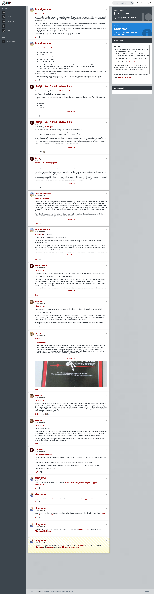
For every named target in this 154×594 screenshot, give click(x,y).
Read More (71, 111)
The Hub (44, 11)
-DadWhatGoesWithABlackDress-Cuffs (53, 86)
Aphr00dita (40, 449)
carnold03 (39, 333)
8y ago (37, 480)
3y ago (37, 303)
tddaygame (40, 478)
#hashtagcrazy (74, 547)
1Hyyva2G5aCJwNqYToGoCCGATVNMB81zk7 (126, 18)
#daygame (94, 483)
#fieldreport (39, 14)
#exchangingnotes (51, 163)
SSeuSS (38, 301)
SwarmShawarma (43, 9)
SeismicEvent (41, 265)
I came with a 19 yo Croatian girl (77, 483)
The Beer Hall (124, 77)
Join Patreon (122, 13)
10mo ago (38, 45)
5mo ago (37, 11)
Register (140, 3)
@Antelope (39, 234)
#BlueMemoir (40, 454)
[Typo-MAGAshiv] (44, 151)
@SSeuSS (38, 338)
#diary (46, 199)
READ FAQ (120, 28)
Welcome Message (130, 32)
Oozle (37, 158)
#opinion (72, 91)
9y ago (37, 496)
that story (56, 499)
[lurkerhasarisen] (45, 414)
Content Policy (121, 34)
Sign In (149, 3)
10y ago (37, 542)
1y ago (37, 88)
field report (83, 529)
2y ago (37, 160)
